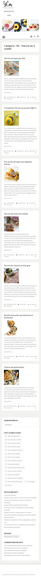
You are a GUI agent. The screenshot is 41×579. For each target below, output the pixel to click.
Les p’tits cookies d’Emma (22, 555)
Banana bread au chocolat (12, 527)
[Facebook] (31, 37)
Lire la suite (8, 92)
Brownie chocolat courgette (23, 545)
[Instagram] (38, 37)
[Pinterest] (35, 37)
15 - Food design (29, 481)
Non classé (8, 485)
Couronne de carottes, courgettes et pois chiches (19, 525)
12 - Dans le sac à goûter (12, 474)
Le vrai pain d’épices (10, 495)
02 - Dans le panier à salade (13, 439)
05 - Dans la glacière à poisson (14, 450)
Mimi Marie (7, 555)
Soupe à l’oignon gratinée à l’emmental (16, 505)
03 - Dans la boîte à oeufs (12, 443)
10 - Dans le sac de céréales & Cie (14, 467)
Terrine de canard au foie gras (17, 265)
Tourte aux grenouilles (14, 367)
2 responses (21, 203)
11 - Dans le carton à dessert (13, 471)
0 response (23, 97)
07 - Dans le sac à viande (12, 457)
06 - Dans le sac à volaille (12, 453)
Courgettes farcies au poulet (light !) (20, 108)
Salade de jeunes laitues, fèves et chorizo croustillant (20, 498)
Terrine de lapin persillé (14, 58)
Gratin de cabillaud (20, 550)
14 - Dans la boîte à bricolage (13, 481)
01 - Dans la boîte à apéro (12, 436)
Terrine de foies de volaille (16, 213)
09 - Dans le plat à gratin (12, 464)
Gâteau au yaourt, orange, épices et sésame (17, 512)
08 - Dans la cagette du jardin (13, 460)
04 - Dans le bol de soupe (12, 446)
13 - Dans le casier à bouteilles (14, 478)
